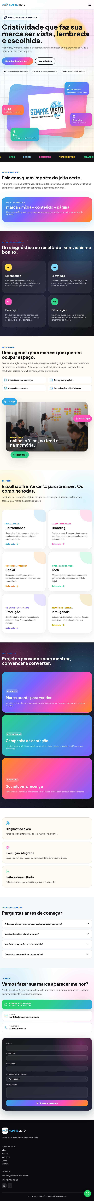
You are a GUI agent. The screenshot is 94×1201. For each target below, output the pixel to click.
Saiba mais (10, 544)
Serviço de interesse (17, 1074)
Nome (9, 1043)
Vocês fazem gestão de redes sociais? (24, 944)
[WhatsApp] (87, 1194)
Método (5, 1153)
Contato (5, 1164)
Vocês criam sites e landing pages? (22, 934)
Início (4, 1150)
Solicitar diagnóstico (16, 61)
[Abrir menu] (89, 4)
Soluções (6, 1157)
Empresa (10, 1053)
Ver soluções (45, 61)
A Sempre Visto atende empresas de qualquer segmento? (33, 924)
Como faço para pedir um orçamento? (24, 954)
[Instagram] (4, 1185)
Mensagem (11, 1085)
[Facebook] (10, 1185)
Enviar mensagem (49, 1103)
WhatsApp (11, 1064)
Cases (4, 1160)
